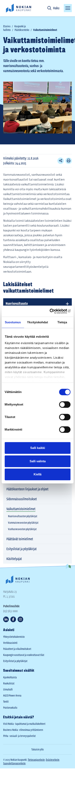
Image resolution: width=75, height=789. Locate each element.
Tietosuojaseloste (36, 759)
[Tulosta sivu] (68, 161)
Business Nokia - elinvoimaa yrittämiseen (23, 729)
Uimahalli (8, 689)
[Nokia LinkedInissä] (6, 619)
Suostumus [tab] (13, 322)
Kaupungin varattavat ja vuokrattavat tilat (23, 655)
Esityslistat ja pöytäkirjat (15, 661)
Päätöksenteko (22, 30)
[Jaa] (60, 161)
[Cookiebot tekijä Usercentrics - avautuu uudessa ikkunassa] (53, 311)
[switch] (64, 404)
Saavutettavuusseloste (14, 763)
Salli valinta (38, 461)
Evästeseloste (52, 759)
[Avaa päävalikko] (68, 8)
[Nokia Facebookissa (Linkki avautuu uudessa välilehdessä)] (13, 619)
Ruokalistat (8, 683)
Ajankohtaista (10, 677)
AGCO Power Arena (12, 695)
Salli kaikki (37, 448)
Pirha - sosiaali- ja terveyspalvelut (19, 736)
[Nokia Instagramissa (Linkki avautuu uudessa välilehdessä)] (20, 619)
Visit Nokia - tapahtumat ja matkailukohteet (24, 723)
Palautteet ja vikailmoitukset (17, 648)
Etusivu (6, 26)
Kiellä (37, 474)
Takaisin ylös (37, 749)
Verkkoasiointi (10, 642)
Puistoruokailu (10, 707)
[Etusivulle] (18, 8)
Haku (56, 8)
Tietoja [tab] (62, 322)
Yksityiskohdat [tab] (37, 322)
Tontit (6, 701)
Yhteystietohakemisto (14, 636)
